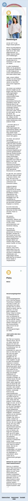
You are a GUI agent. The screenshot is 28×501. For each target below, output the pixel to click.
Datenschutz (6, 497)
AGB (14, 499)
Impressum (15, 497)
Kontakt (22, 497)
